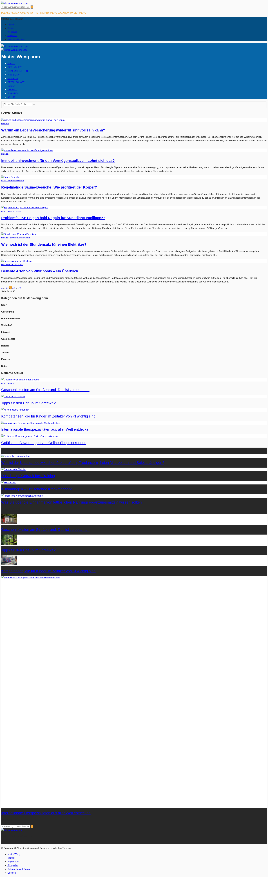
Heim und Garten (17, 71)
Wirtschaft (14, 74)
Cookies (10, 28)
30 (19, 287)
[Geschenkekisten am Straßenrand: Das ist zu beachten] (20, 379)
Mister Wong (13, 854)
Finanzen (12, 93)
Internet (12, 78)
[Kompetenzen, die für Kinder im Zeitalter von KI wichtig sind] (15, 409)
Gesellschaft (16, 82)
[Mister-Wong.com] (14, 3)
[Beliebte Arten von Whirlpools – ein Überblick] (17, 261)
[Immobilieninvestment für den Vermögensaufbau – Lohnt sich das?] (27, 150)
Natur (11, 97)
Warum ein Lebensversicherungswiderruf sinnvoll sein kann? (53, 130)
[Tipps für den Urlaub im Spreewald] (13, 396)
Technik (12, 89)
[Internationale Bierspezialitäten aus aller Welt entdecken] (30, 423)
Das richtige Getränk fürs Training (28, 476)
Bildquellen (12, 36)
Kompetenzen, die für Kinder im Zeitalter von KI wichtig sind (48, 416)
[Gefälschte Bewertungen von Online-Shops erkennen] (29, 436)
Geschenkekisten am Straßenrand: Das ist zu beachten (45, 390)
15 (13, 287)
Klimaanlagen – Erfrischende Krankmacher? (36, 489)
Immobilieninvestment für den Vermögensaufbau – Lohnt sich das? (58, 161)
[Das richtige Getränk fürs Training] (13, 469)
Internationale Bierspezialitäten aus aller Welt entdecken (46, 429)
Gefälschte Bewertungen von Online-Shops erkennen (43, 443)
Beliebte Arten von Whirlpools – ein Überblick (39, 271)
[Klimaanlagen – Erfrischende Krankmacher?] (8, 482)
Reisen (11, 86)
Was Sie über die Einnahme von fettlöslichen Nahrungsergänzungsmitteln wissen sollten (71, 502)
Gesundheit (14, 67)
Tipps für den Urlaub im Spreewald (28, 403)
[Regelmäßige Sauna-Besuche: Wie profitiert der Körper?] (10, 177)
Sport (11, 63)
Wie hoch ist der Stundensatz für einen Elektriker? (43, 244)
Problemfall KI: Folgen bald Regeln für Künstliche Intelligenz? (53, 218)
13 (7, 287)
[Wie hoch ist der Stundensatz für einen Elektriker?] (18, 234)
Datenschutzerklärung (16, 39)
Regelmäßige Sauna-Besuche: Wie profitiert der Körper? (49, 187)
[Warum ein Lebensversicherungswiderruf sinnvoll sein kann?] (33, 120)
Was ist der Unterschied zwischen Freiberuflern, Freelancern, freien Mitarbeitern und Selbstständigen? (82, 463)
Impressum (12, 32)
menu (82, 12)
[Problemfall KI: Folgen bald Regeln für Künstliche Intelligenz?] (24, 207)
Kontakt (10, 24)
